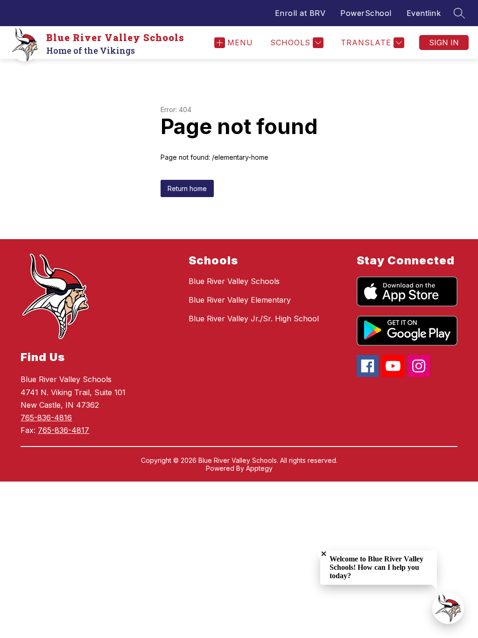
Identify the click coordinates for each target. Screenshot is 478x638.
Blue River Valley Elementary (240, 300)
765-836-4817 (63, 430)
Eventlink (424, 13)
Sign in (444, 42)
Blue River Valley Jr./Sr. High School (254, 318)
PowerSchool (366, 13)
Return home (187, 188)
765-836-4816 (46, 417)
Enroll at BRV (300, 13)
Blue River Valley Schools (234, 281)
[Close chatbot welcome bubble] (324, 554)
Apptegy (259, 468)
